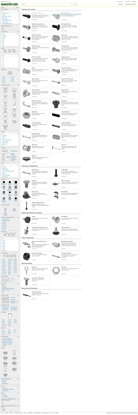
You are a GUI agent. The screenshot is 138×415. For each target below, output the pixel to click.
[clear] (70, 4)
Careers (25, 412)
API (50, 412)
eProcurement (45, 412)
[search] (17, 11)
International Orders (18, 412)
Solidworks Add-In (37, 412)
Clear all (17, 7)
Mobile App (30, 412)
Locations (6, 412)
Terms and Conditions (125, 412)
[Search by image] (75, 4)
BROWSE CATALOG (6, 1)
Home (2, 412)
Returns (11, 412)
